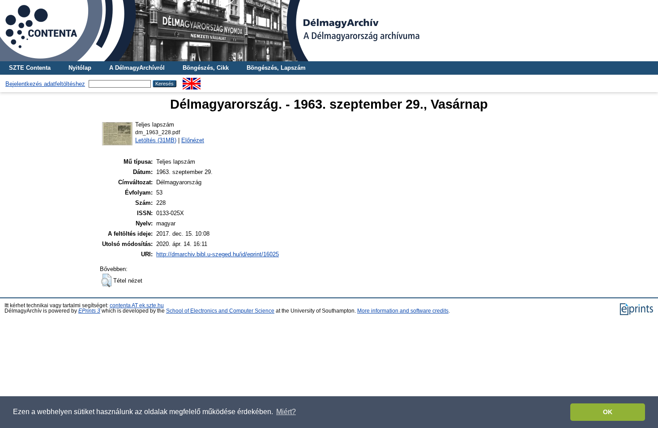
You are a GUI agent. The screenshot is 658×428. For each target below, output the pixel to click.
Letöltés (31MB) (155, 140)
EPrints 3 (89, 311)
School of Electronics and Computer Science (220, 311)
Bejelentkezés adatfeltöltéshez (45, 84)
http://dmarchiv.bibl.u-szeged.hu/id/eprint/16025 (217, 254)
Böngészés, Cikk (206, 67)
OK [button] (607, 411)
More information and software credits (403, 311)
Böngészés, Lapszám (276, 67)
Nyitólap (79, 67)
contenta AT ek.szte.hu (137, 305)
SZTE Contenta (30, 67)
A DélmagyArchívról (137, 67)
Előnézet (192, 140)
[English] (192, 81)
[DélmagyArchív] (329, 30)
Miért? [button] (286, 411)
